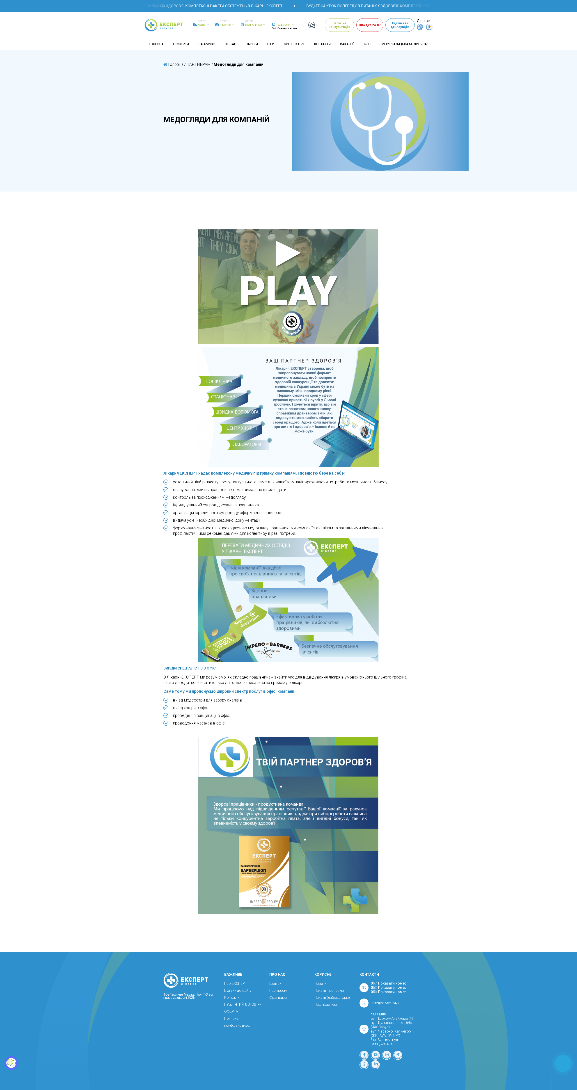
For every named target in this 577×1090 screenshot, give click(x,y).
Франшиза (278, 997)
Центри (275, 983)
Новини (320, 983)
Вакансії (347, 44)
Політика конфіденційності (238, 1022)
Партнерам (278, 990)
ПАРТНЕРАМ (198, 64)
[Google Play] (429, 29)
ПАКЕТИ (252, 44)
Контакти (322, 44)
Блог (368, 44)
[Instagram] (386, 1055)
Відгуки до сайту (238, 990)
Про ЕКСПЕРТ (294, 44)
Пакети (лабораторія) (332, 997)
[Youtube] (375, 1055)
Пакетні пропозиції (329, 990)
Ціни (270, 44)
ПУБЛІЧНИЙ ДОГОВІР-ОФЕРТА (242, 1008)
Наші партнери (326, 1004)
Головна (156, 44)
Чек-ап (230, 44)
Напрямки (207, 44)
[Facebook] (364, 1055)
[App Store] (420, 29)
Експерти (181, 44)
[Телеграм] (397, 1055)
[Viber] (364, 1064)
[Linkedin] (375, 1064)
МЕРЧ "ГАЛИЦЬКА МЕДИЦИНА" (405, 44)
